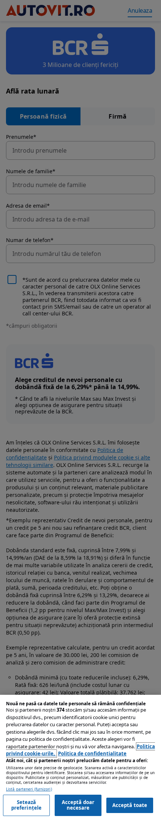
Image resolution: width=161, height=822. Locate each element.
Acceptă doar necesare (78, 805)
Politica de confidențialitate (92, 753)
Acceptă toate (130, 805)
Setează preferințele (26, 805)
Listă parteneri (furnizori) (29, 789)
